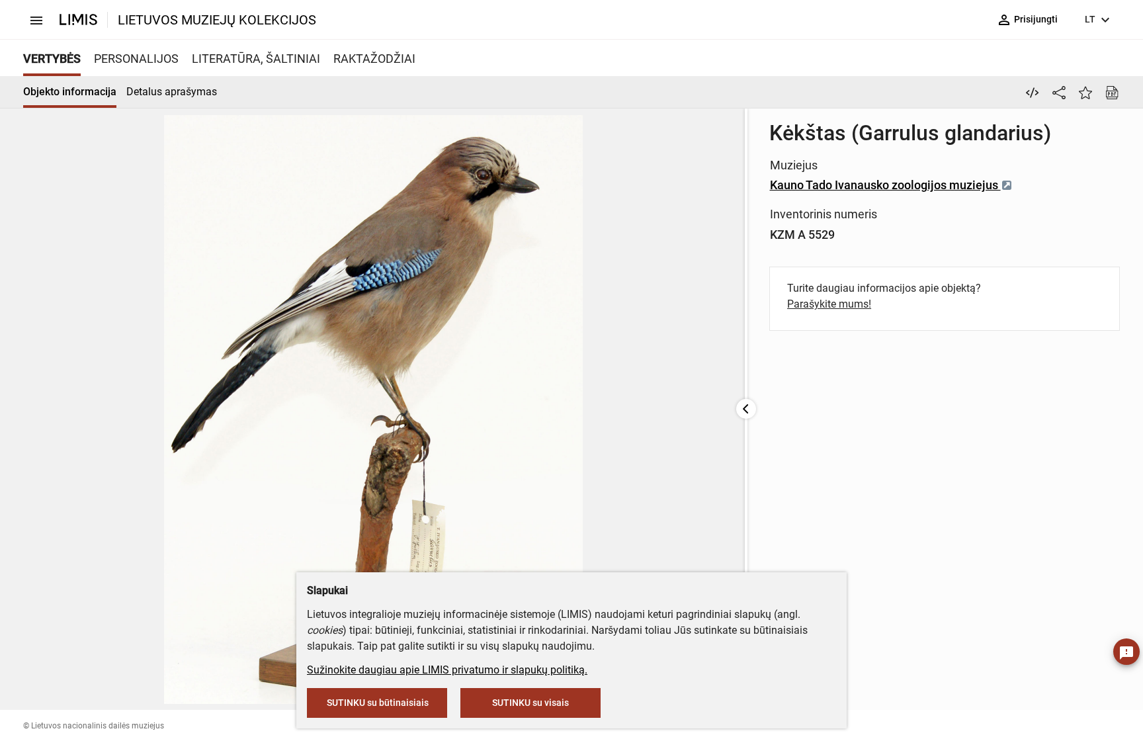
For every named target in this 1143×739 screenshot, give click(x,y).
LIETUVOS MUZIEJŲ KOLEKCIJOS (217, 20)
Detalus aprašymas (171, 91)
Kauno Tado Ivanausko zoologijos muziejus (885, 185)
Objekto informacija (69, 91)
